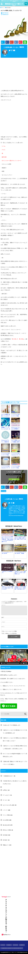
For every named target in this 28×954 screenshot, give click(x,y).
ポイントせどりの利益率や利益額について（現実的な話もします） (15, 755)
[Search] (25, 714)
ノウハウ (5, 810)
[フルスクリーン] (26, 663)
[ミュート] (24, 663)
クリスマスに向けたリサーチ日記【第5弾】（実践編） (20, 553)
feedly (14, 479)
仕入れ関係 (6, 820)
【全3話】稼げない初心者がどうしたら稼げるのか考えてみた (14, 782)
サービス (5, 800)
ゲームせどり (6, 795)
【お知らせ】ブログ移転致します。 (7, 572)
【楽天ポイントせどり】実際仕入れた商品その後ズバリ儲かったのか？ (7, 588)
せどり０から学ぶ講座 (8, 805)
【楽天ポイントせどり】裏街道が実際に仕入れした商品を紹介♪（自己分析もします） (20, 588)
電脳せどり (6, 845)
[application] (14, 657)
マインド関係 (6, 815)
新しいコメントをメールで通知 (10, 631)
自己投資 (3, 491)
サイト (2, 626)
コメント (3, 605)
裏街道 (5, 55)
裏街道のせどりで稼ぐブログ (14, 4)
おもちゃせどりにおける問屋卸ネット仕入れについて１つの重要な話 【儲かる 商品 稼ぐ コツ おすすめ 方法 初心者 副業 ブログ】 (7, 539)
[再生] (2, 663)
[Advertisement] (14, 74)
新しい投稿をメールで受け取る (10, 633)
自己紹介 (5, 840)
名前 (2, 617)
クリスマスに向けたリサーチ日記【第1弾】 (7, 553)
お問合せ (5, 790)
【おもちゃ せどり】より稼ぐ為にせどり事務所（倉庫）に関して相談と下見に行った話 (20, 538)
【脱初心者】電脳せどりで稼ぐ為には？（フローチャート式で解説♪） (15, 763)
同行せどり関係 (7, 830)
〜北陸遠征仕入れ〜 (8, 776)
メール (3, 622)
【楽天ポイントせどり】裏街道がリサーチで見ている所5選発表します (20, 572)
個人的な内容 (6, 825)
